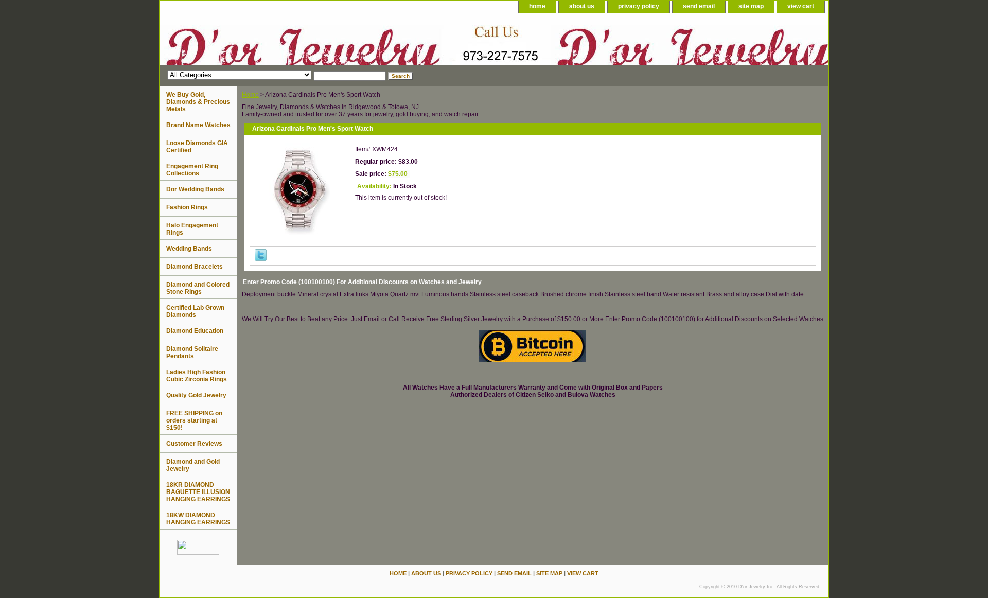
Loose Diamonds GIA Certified (197, 146)
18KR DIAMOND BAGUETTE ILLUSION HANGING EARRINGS (198, 492)
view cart (800, 6)
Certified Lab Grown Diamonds (195, 311)
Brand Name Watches (198, 125)
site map (751, 6)
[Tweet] (261, 258)
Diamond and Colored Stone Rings (198, 288)
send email (699, 6)
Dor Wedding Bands (195, 189)
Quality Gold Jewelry (196, 395)
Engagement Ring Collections (192, 170)
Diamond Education (194, 331)
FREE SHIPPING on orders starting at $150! (194, 420)
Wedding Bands (189, 248)
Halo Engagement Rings (192, 229)
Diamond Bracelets (194, 266)
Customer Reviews (194, 443)
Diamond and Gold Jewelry (193, 465)
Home (250, 94)
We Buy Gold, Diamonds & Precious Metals (198, 102)
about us (581, 6)
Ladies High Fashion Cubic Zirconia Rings (196, 375)
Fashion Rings (187, 207)
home (537, 6)
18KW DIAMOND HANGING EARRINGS (198, 519)
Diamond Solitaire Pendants (192, 352)
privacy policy (638, 6)
